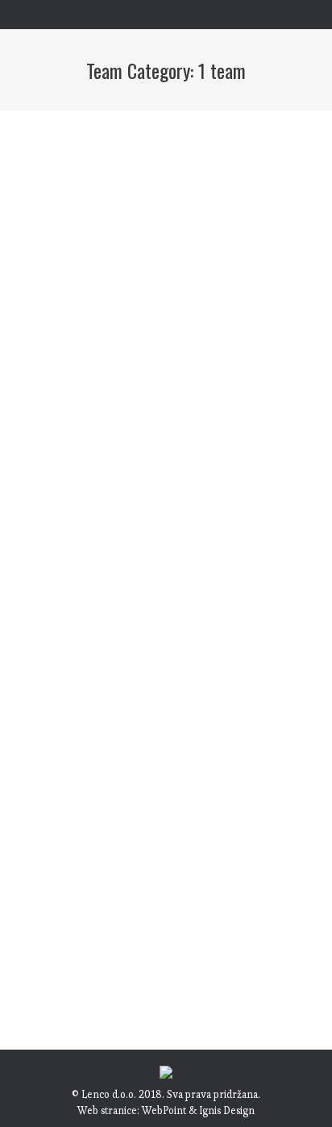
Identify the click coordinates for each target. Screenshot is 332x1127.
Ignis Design (227, 1110)
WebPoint (164, 1110)
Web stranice (107, 1110)
